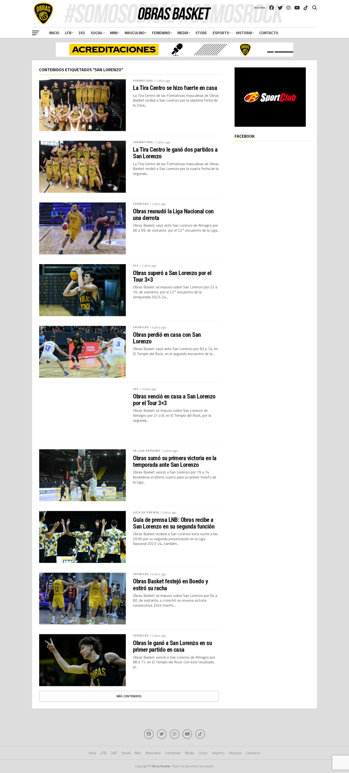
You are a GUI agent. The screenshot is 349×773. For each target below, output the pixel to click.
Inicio (54, 33)
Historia (244, 33)
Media (182, 33)
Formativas (143, 80)
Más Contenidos (129, 696)
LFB (68, 33)
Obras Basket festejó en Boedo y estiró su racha (170, 584)
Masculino (135, 33)
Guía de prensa (146, 512)
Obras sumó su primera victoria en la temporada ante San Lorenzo (175, 461)
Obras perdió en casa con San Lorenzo (167, 338)
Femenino (161, 33)
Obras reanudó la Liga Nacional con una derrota (173, 214)
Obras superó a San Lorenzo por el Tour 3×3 (172, 276)
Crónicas (141, 203)
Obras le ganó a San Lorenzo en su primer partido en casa (172, 646)
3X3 (82, 33)
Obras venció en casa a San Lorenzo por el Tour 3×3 (174, 399)
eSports (221, 33)
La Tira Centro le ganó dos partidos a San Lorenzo (175, 152)
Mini (114, 33)
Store (201, 33)
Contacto (268, 33)
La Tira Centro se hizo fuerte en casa (175, 87)
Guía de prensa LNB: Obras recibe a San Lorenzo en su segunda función (173, 523)
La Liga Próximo (146, 450)
